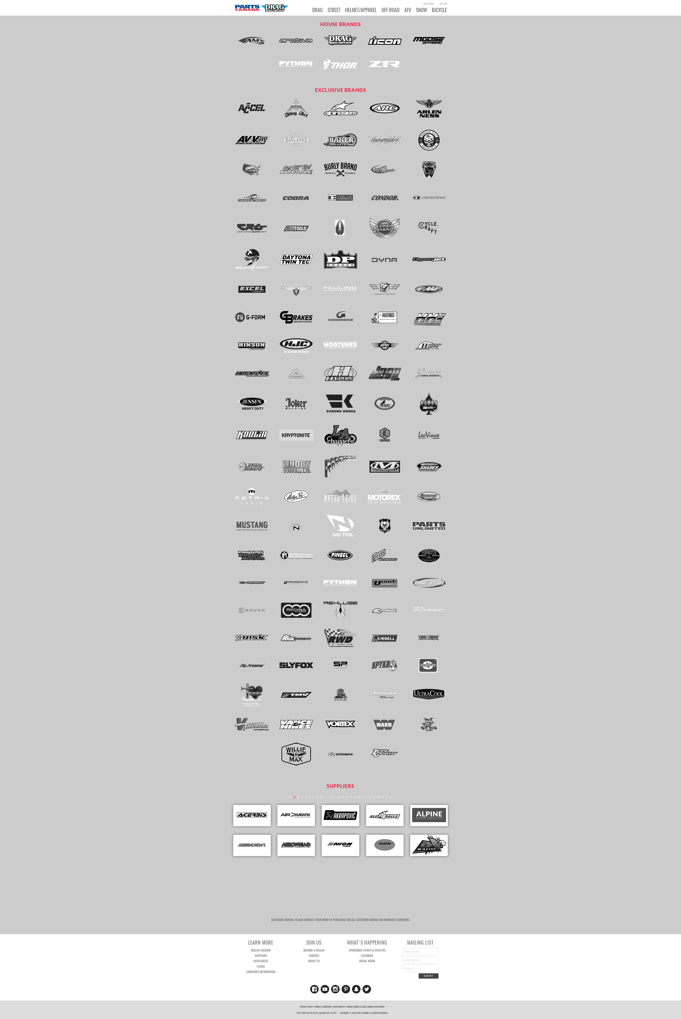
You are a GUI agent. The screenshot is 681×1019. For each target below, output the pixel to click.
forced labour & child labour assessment (365, 1006)
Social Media (367, 960)
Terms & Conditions (323, 1006)
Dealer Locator (260, 950)
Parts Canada (261, 8)
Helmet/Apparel (361, 9)
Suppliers (261, 955)
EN (441, 4)
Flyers (261, 966)
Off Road (390, 9)
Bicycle (439, 9)
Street (334, 9)
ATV (407, 9)
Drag (317, 9)
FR (445, 4)
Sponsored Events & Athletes (367, 950)
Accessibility (339, 1006)
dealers (428, 4)
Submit (428, 975)
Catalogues (260, 960)
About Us (314, 960)
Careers (314, 955)
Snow (421, 9)
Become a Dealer (313, 950)
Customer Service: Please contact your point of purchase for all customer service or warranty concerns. (340, 919)
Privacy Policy (306, 1006)
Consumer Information (260, 971)
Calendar (367, 955)
